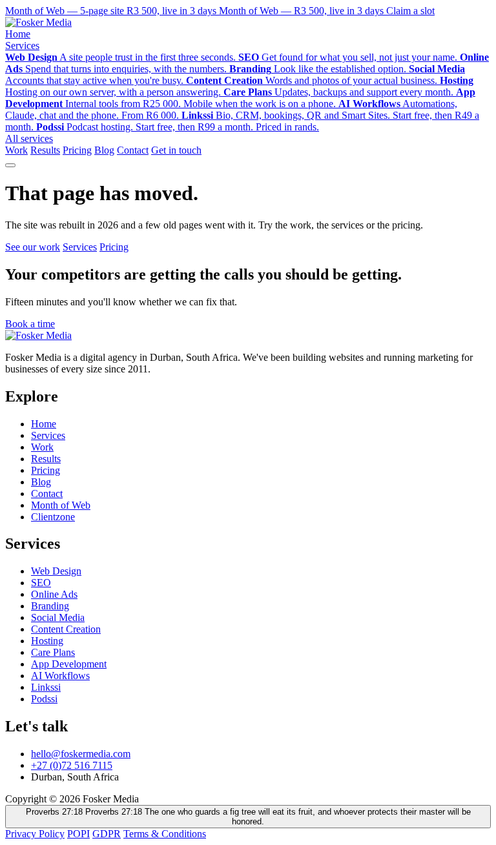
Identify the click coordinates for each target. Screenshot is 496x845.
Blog (104, 150)
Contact (133, 150)
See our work (32, 246)
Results (45, 150)
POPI (78, 833)
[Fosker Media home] (38, 22)
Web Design (56, 570)
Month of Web (60, 505)
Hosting (47, 640)
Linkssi (46, 687)
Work (16, 150)
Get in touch (176, 150)
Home (17, 33)
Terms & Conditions (164, 833)
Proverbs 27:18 (248, 816)
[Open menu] (10, 165)
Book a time (30, 323)
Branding (50, 605)
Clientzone (53, 516)
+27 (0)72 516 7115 (71, 765)
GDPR (106, 833)
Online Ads (54, 594)
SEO (41, 582)
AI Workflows (60, 675)
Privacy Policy (35, 833)
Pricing (77, 150)
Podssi (44, 698)
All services (29, 138)
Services (22, 45)
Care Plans (53, 652)
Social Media (58, 617)
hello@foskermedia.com (80, 753)
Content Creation (66, 629)
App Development (69, 663)
